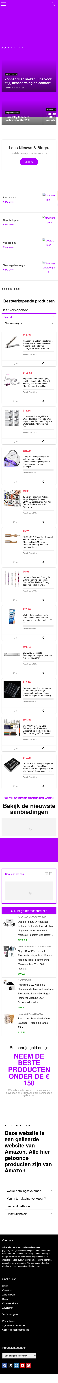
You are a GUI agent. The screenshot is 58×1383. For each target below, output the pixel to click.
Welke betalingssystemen (23, 1190)
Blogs (5, 1298)
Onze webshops (10, 1303)
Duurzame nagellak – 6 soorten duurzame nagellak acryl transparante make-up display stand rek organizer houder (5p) (37, 692)
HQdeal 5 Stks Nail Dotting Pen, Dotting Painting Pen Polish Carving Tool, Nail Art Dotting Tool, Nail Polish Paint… (37, 581)
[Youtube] (22, 1365)
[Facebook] (4, 1365)
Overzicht (7, 1290)
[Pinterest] (28, 1365)
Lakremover (24, 980)
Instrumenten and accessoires (34, 946)
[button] (29, 1190)
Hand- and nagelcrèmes (30, 1013)
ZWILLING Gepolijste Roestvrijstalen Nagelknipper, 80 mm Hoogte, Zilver (37, 655)
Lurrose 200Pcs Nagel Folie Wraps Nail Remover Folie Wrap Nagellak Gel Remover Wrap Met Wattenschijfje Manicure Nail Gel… (37, 421)
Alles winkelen (9, 1294)
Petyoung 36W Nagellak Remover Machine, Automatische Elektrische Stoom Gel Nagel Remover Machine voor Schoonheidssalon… (36, 993)
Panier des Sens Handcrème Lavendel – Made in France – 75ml (34, 1023)
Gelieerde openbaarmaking (15, 1329)
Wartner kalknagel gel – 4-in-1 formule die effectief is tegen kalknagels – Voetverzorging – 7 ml (37, 619)
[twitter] (10, 1365)
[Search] (53, 4)
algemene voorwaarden (14, 1325)
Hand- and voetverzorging (32, 917)
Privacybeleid (8, 1320)
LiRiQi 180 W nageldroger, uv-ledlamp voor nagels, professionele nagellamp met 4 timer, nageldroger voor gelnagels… (36, 461)
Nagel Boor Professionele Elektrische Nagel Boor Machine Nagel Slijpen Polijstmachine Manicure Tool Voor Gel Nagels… (35, 959)
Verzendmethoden (19, 1206)
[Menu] (3, 4)
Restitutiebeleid (16, 1213)
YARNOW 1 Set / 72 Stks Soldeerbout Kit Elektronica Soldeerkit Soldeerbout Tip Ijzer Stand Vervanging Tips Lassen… (37, 729)
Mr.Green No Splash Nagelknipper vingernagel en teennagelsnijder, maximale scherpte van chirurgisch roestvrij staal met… (38, 344)
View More (8, 201)
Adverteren (7, 1307)
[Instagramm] (16, 1365)
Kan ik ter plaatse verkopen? (26, 1198)
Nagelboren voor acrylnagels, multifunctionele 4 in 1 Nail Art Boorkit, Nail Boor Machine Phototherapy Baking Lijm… (36, 382)
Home (5, 1285)
